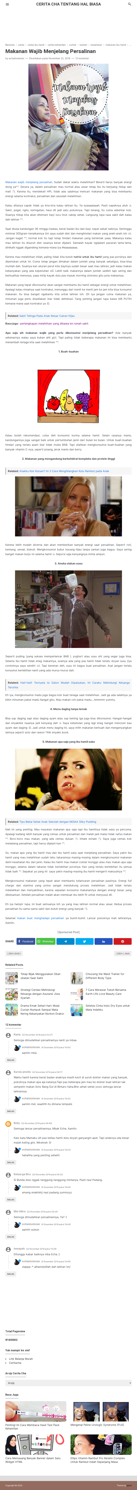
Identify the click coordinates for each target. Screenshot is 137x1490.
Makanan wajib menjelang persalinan (28, 182)
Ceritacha (15, 1362)
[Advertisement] (68, 23)
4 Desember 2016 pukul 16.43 (56, 1150)
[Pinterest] (123, 941)
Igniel (129, 1485)
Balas (10, 1060)
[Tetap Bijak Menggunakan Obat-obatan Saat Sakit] (11, 978)
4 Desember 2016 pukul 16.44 (56, 1187)
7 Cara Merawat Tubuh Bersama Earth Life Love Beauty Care (106, 991)
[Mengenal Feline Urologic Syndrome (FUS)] (101, 1420)
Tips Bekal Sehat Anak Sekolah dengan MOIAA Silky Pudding (57, 821)
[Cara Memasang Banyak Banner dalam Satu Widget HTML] (35, 1453)
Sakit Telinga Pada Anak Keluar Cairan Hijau (47, 315)
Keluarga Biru (22, 1174)
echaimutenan (31, 1047)
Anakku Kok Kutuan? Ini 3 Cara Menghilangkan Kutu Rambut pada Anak (64, 471)
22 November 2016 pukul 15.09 (41, 1249)
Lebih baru (14, 953)
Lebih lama (123, 953)
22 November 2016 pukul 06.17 (47, 1072)
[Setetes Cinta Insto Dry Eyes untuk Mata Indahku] (77, 1010)
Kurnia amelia (22, 1071)
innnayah (19, 1248)
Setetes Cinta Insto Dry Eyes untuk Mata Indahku (108, 1007)
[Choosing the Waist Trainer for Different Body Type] (77, 978)
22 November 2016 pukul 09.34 (42, 1211)
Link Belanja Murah (21, 1358)
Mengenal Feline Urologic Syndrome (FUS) (97, 1424)
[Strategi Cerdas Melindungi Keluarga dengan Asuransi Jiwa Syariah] (11, 994)
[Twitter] (85, 941)
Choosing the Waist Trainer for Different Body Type (105, 976)
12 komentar (82, 58)
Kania (17, 1034)
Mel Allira (20, 1211)
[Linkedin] (104, 941)
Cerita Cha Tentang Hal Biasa (68, 4)
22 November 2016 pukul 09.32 (47, 1174)
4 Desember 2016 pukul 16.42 (56, 1047)
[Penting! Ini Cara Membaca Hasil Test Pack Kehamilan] (35, 1420)
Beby (17, 1123)
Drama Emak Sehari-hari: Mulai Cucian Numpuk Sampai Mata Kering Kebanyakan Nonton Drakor (42, 1009)
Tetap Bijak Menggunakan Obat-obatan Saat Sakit (41, 976)
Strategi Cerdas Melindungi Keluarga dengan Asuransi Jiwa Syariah (40, 993)
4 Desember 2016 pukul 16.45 (56, 1261)
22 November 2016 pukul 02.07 (37, 1034)
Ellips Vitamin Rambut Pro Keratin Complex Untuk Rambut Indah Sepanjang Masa (98, 1459)
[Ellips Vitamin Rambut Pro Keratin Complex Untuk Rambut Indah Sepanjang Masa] (101, 1453)
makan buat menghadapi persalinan (40, 918)
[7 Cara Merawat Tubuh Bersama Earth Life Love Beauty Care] (77, 994)
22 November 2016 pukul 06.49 (36, 1123)
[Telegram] (65, 941)
